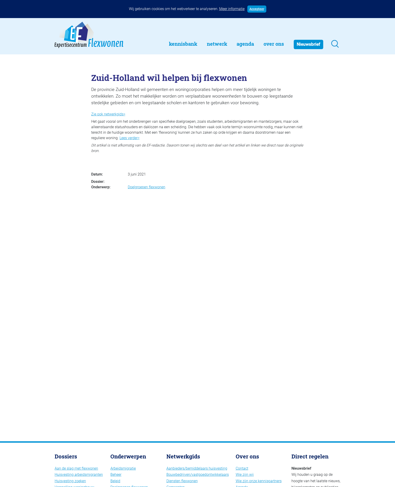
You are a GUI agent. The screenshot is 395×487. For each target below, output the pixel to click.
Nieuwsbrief (308, 44)
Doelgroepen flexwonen (146, 187)
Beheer (115, 474)
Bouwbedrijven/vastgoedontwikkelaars (197, 474)
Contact (242, 468)
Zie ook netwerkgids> (108, 114)
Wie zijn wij (245, 474)
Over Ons (274, 43)
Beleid (115, 481)
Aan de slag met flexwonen (76, 468)
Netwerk (217, 43)
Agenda (245, 43)
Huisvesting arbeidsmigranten (79, 474)
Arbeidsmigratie (123, 468)
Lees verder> (129, 138)
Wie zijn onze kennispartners (259, 481)
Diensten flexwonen (182, 481)
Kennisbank (183, 43)
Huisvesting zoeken (70, 481)
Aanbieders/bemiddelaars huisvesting (196, 468)
